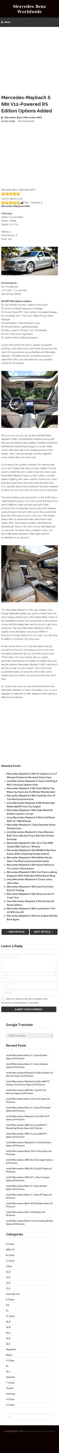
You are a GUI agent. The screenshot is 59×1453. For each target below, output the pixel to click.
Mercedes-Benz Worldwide (29, 9)
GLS (8, 1344)
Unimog (10, 1394)
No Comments (26, 121)
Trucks (9, 1388)
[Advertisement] (29, 58)
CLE (8, 1277)
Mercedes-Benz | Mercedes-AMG (23, 117)
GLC (8, 1333)
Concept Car (13, 1294)
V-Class (10, 1399)
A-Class (10, 1244)
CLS (8, 1288)
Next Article (42, 932)
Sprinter (10, 1377)
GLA (8, 1321)
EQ (7, 1305)
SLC (8, 1371)
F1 (7, 1310)
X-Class (10, 1405)
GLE (8, 1338)
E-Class (10, 1299)
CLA (8, 1272)
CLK (8, 1283)
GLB (8, 1327)
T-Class (10, 1382)
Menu (7, 22)
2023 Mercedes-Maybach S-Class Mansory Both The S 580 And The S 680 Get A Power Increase (30, 836)
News (9, 1355)
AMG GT (10, 1249)
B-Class (10, 1255)
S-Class (10, 1360)
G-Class (10, 1316)
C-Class (10, 1260)
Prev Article (16, 932)
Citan (9, 1266)
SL (7, 1366)
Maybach (11, 1349)
